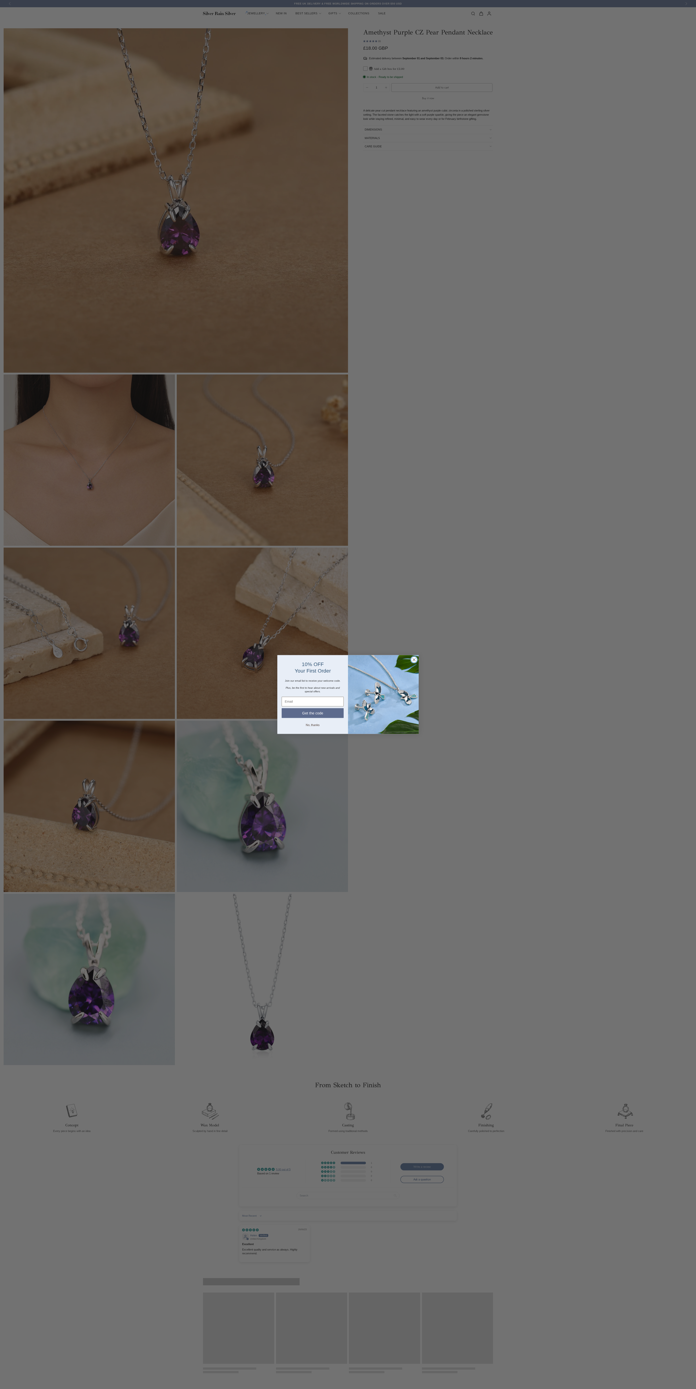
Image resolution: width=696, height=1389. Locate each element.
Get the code (312, 713)
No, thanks (313, 724)
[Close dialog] (414, 660)
